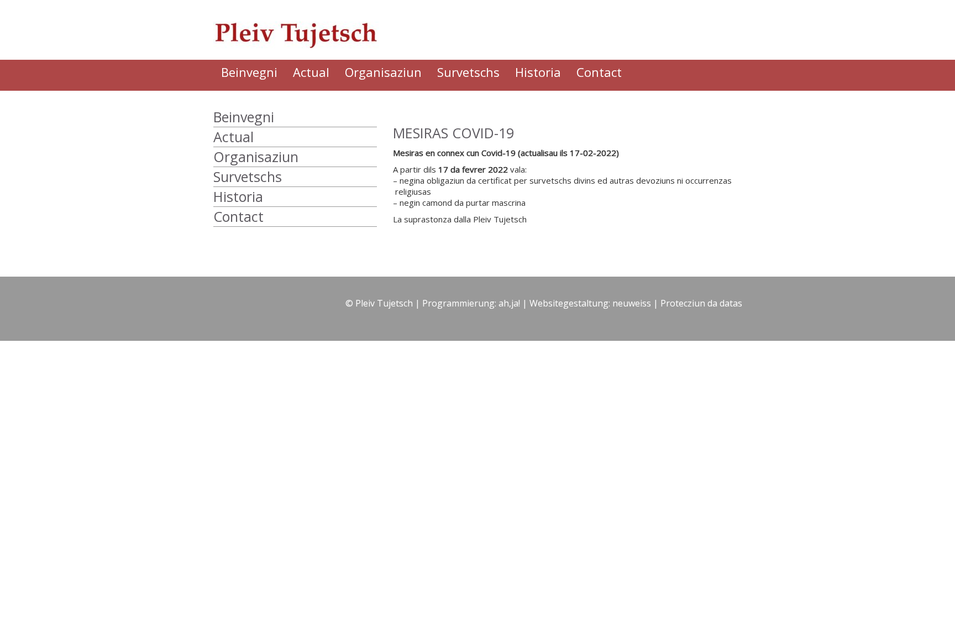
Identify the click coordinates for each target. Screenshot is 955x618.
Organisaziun (383, 72)
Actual (311, 72)
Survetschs (468, 72)
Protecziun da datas (701, 303)
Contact (599, 72)
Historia (538, 72)
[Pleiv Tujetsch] (303, 29)
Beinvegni (249, 72)
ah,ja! (509, 303)
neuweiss (631, 303)
